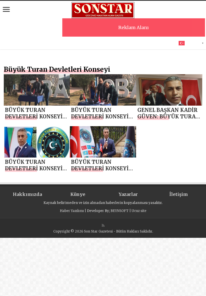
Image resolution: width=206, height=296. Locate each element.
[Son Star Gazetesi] (103, 9)
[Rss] (103, 226)
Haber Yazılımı (72, 211)
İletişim (178, 194)
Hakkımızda (27, 194)
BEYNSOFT (120, 211)
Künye (77, 194)
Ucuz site (139, 211)
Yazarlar (128, 194)
